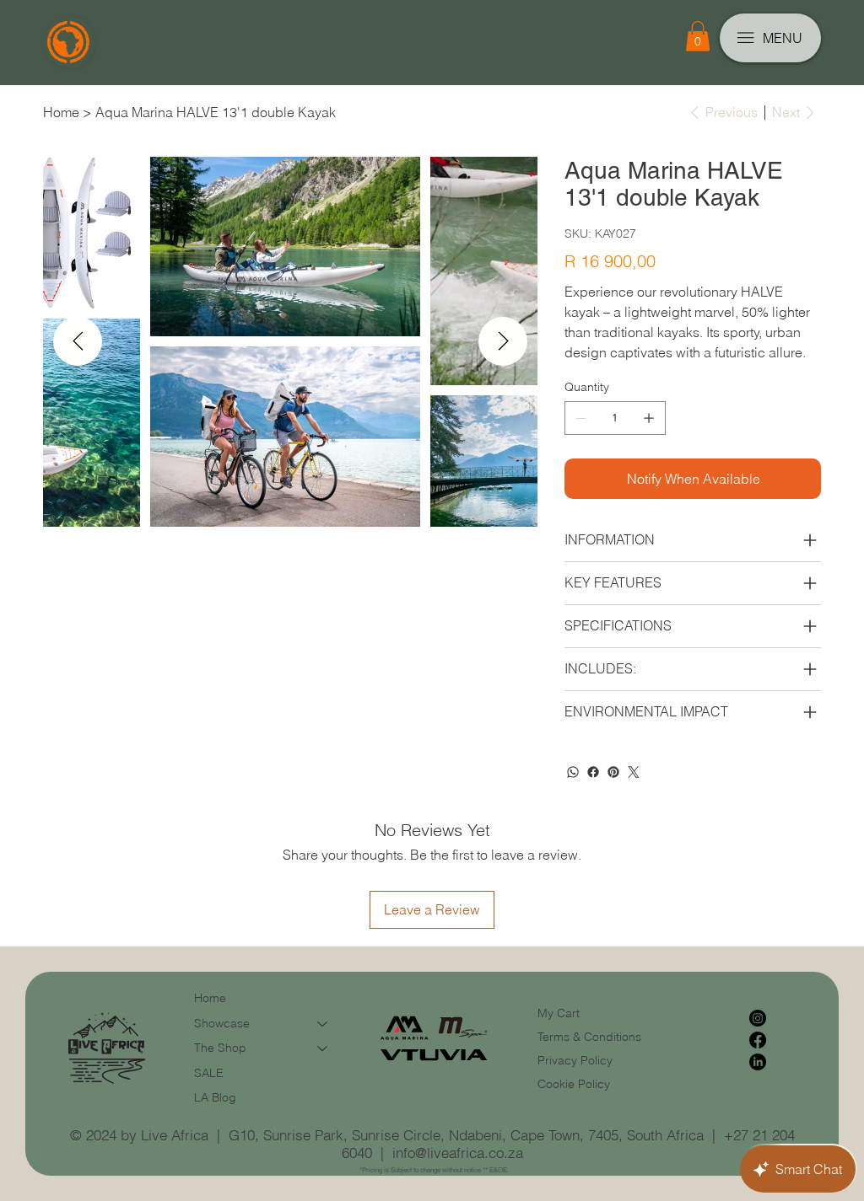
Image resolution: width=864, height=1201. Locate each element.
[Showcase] (323, 1024)
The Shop (220, 1047)
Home (210, 997)
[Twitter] (633, 772)
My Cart (558, 1013)
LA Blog (215, 1097)
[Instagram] (757, 1018)
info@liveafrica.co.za (457, 1152)
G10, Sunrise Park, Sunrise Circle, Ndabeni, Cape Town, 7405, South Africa (466, 1135)
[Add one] (649, 418)
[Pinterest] (613, 772)
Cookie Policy (573, 1083)
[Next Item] (502, 341)
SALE (209, 1072)
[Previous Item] (77, 341)
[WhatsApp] (572, 772)
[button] (697, 36)
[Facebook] (593, 772)
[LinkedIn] (757, 1062)
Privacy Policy (575, 1060)
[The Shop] (323, 1048)
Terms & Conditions (591, 1036)
